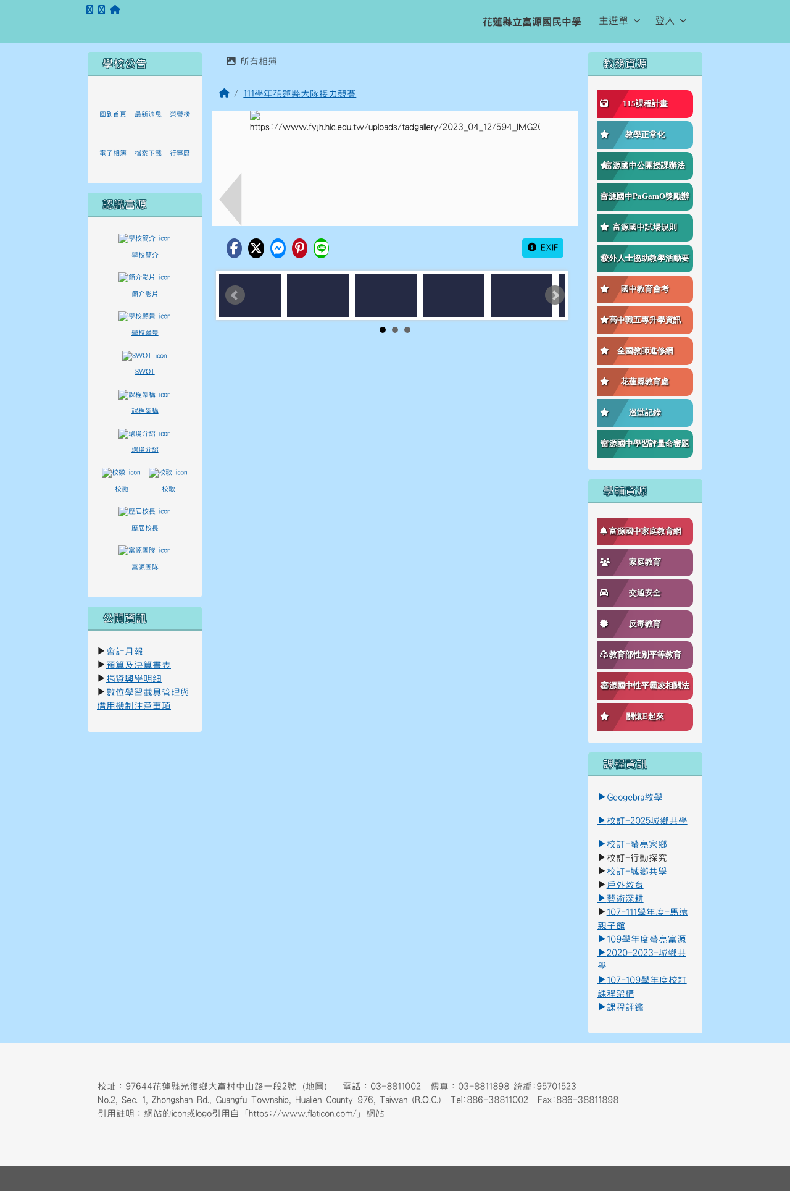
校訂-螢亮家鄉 (632, 844)
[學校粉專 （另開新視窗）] (89, 10)
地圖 (315, 1086)
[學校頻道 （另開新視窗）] (101, 10)
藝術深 (620, 898)
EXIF (547, 247)
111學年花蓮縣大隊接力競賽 (299, 93)
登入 (665, 20)
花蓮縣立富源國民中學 (532, 22)
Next (555, 295)
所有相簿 (256, 61)
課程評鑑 (625, 1007)
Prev (235, 295)
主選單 (613, 20)
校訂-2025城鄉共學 (647, 820)
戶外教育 (625, 885)
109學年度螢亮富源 (641, 939)
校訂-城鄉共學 (637, 871)
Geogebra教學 (635, 797)
